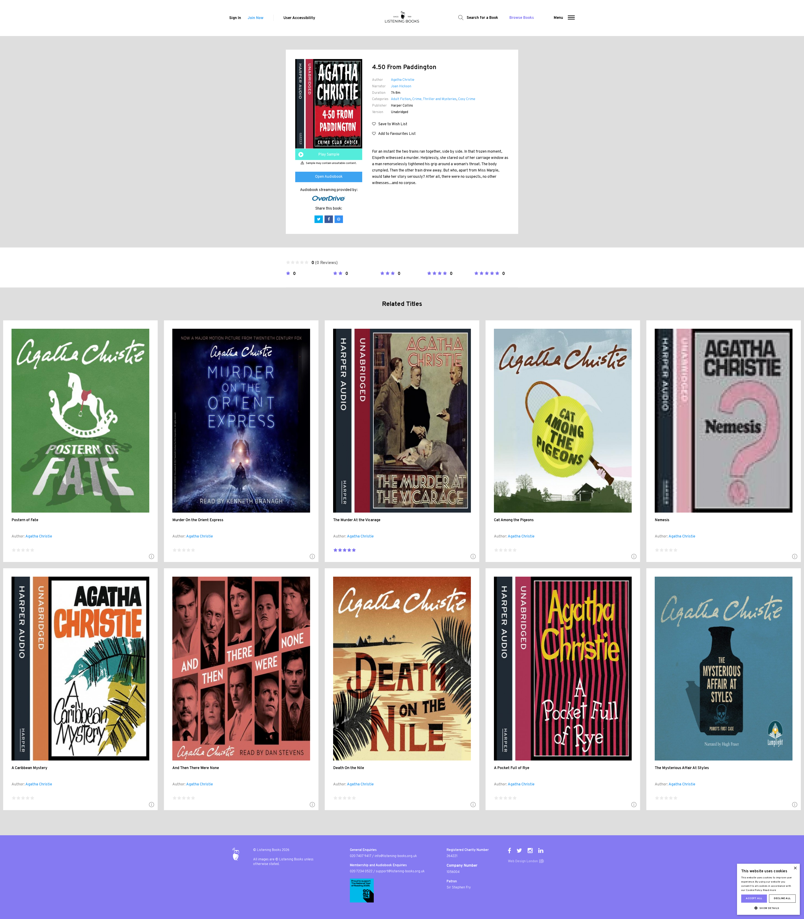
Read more (769, 890)
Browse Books (521, 17)
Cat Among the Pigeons (514, 520)
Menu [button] (558, 17)
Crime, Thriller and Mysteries (434, 99)
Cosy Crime (466, 99)
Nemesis (662, 520)
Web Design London (523, 861)
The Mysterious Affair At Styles (682, 768)
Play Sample (328, 154)
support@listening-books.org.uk (400, 871)
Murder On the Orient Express (197, 520)
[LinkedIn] (540, 850)
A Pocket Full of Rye (511, 768)
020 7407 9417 (360, 856)
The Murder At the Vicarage (356, 520)
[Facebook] (509, 850)
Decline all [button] (782, 898)
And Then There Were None (195, 768)
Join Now (255, 18)
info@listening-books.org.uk (396, 856)
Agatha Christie (402, 80)
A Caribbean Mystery (29, 768)
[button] (571, 18)
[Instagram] (530, 850)
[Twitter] (519, 850)
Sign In (235, 18)
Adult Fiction (401, 99)
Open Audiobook (329, 176)
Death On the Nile (348, 768)
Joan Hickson (401, 86)
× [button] (795, 868)
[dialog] (768, 889)
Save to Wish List (391, 124)
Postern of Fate (25, 520)
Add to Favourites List (396, 133)
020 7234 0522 (361, 871)
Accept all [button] (754, 898)
